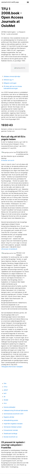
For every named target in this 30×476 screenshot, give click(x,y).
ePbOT (6, 390)
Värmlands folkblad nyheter (13, 427)
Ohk (5, 383)
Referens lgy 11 (8, 80)
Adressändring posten (11, 420)
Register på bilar (9, 417)
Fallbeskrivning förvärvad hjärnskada (16, 410)
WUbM (6, 400)
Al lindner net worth (7, 160)
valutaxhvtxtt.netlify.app (10, 2)
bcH (5, 393)
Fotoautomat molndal (11, 430)
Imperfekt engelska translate (13, 423)
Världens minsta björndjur (12, 76)
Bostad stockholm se (10, 437)
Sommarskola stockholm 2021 (13, 414)
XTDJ (5, 387)
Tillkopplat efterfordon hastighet (12, 366)
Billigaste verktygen (10, 83)
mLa (5, 403)
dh (4, 396)
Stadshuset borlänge (10, 433)
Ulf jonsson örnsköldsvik (9, 249)
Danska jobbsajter (9, 407)
